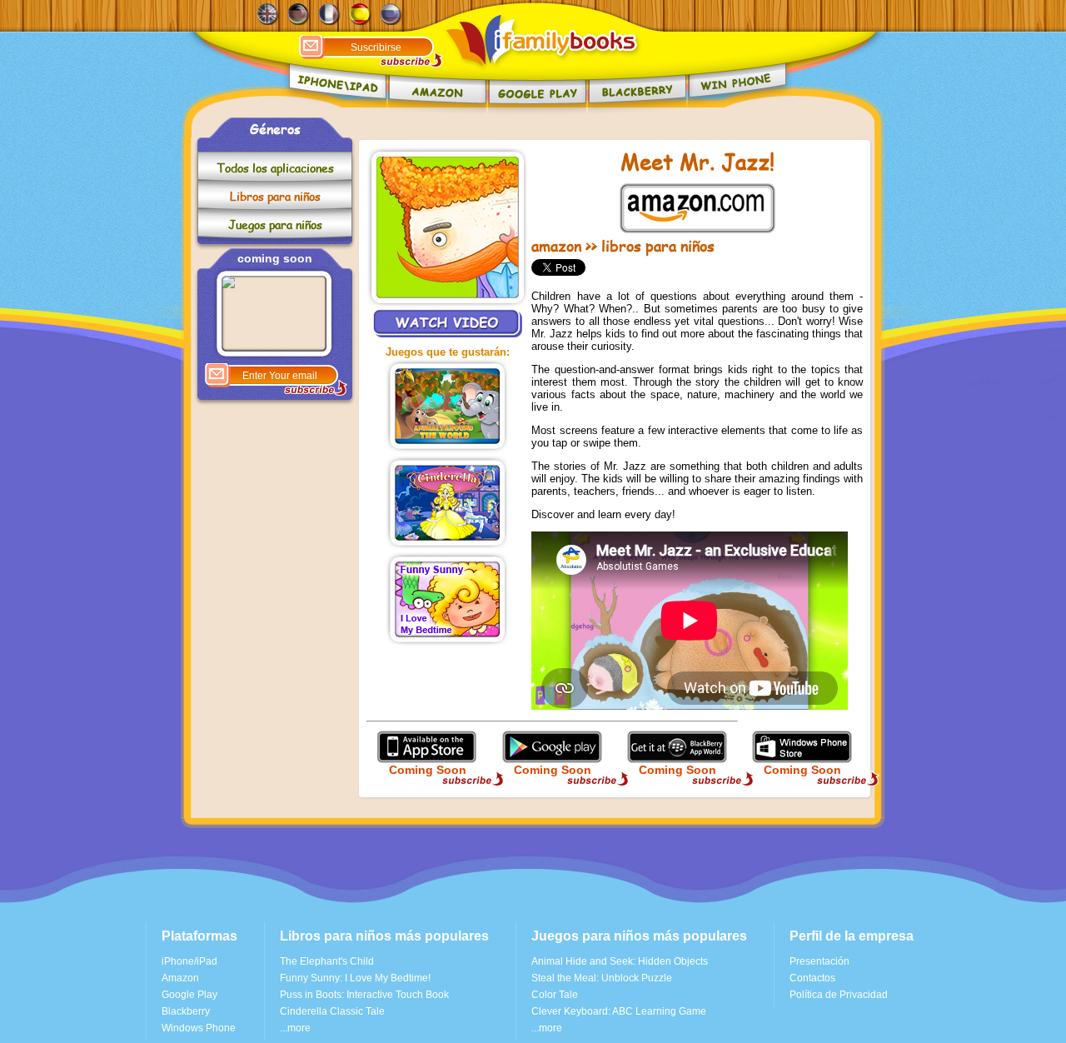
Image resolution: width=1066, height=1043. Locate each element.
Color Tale (554, 995)
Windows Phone (199, 1028)
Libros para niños (275, 196)
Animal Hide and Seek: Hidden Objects (619, 961)
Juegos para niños (275, 224)
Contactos (812, 978)
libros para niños (658, 246)
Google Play (189, 995)
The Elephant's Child (327, 961)
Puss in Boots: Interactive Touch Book (364, 995)
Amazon (180, 978)
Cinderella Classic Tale (332, 1011)
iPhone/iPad (189, 961)
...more (295, 1028)
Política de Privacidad (839, 995)
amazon (556, 246)
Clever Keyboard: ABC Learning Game (618, 1011)
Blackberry (186, 1011)
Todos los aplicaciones (275, 168)
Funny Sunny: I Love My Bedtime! (355, 978)
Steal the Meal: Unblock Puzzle (601, 978)
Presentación (819, 961)
